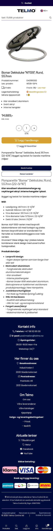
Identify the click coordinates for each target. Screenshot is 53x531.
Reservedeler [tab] (26, 174)
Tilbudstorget (28, 440)
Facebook (28, 449)
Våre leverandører (26, 403)
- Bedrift (26, 425)
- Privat (26, 421)
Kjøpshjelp (26, 412)
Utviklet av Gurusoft (43, 515)
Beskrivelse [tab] (26, 168)
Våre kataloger (26, 408)
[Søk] (50, 17)
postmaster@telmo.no (31, 335)
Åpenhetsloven (45, 513)
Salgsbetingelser (8, 513)
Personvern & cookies (27, 513)
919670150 (36, 503)
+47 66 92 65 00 (32, 331)
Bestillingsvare (36, 91)
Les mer (42, 87)
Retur (28, 444)
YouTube (27, 453)
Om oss (26, 399)
